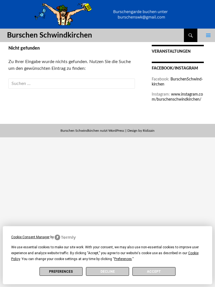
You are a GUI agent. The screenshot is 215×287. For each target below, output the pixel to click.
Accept (154, 272)
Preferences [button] (123, 259)
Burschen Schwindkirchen (49, 35)
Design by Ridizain (141, 130)
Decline (108, 272)
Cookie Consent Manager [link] (30, 237)
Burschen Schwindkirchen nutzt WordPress (92, 130)
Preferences (61, 272)
